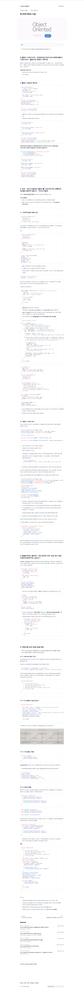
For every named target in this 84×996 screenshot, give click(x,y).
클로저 (40, 591)
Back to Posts (24, 10)
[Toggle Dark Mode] (21, 986)
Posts (25, 983)
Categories (61, 6)
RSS (28, 983)
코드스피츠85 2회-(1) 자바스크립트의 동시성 (30, 933)
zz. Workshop (26, 925)
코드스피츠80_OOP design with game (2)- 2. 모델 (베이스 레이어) (36, 952)
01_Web (21, 925)
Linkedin (32, 983)
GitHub (36, 983)
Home (21, 983)
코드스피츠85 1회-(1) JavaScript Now (29, 946)
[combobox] (55, 986)
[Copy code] (62, 87)
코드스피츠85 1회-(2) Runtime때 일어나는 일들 (31, 939)
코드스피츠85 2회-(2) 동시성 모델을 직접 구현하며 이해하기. (34, 927)
